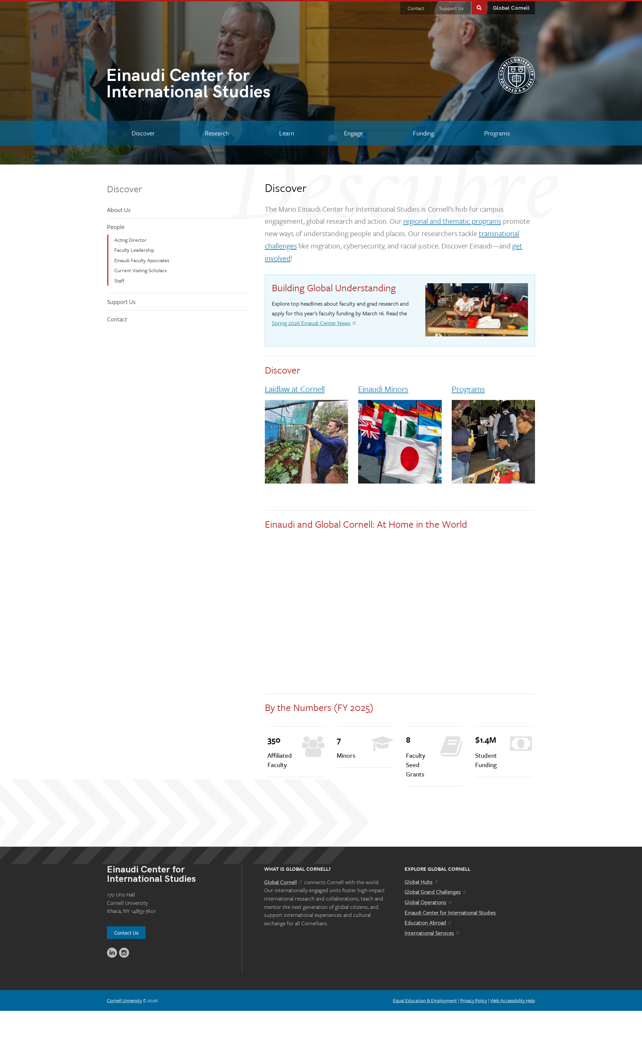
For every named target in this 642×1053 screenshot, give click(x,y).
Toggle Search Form (479, 7)
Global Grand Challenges (433, 892)
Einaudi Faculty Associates (141, 260)
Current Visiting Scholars (140, 270)
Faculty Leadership (134, 249)
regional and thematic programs (452, 221)
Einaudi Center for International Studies (450, 913)
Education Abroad (425, 923)
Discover (124, 188)
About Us (118, 209)
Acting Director (130, 239)
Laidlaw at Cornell (295, 389)
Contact (416, 8)
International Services (429, 933)
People (115, 226)
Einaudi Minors (383, 389)
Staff (119, 280)
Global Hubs (419, 882)
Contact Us (126, 933)
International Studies (188, 85)
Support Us (451, 8)
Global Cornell (511, 8)
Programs (468, 389)
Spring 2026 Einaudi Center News (311, 323)
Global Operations (425, 902)
